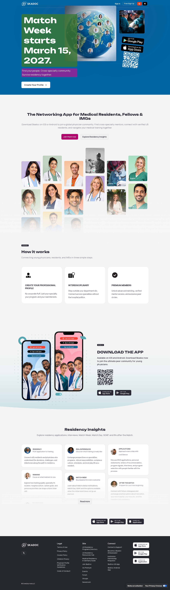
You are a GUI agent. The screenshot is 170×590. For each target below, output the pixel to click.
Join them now (69, 137)
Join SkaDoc (86, 564)
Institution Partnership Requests (112, 558)
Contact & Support (115, 547)
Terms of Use (62, 547)
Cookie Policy (62, 555)
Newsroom (86, 582)
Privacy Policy (62, 551)
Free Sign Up (129, 3)
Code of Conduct (63, 571)
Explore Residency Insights (94, 137)
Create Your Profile (34, 84)
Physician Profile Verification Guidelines (63, 565)
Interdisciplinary (78, 285)
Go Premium (86, 568)
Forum (84, 575)
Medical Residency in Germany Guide (89, 560)
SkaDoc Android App (114, 569)
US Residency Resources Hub (88, 554)
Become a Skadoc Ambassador (114, 552)
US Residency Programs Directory (89, 548)
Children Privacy (63, 559)
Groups (85, 579)
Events (85, 571)
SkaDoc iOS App (114, 564)
